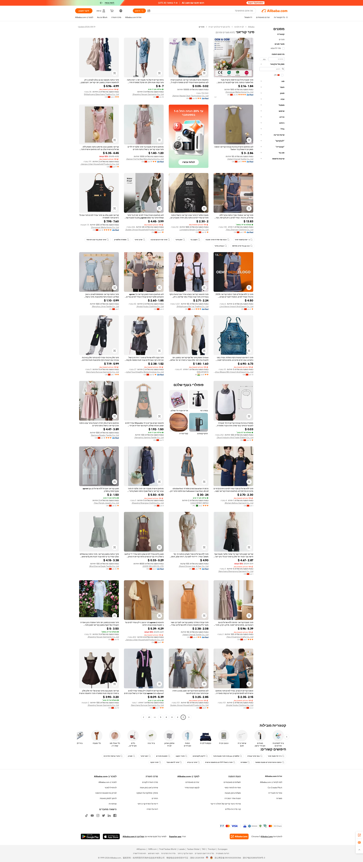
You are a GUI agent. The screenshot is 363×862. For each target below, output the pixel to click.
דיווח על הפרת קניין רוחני (147, 804)
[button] (148, 10)
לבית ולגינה (239, 27)
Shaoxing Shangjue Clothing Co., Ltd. (148, 503)
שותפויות (113, 804)
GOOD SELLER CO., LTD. (153, 566)
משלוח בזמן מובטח (233, 793)
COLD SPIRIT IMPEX (199, 503)
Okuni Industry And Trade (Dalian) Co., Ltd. (235, 437)
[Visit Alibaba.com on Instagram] (98, 815)
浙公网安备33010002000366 (228, 858)
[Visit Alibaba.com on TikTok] (86, 815)
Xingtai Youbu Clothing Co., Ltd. (150, 306)
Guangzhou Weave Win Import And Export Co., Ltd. (233, 372)
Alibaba (251, 27)
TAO (203, 849)
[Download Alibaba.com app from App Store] (111, 836)
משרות (279, 798)
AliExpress (141, 849)
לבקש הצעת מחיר (192, 787)
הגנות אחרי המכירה (232, 798)
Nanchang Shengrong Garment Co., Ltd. (235, 571)
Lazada (182, 849)
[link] (359, 835)
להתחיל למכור (111, 787)
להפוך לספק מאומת (108, 798)
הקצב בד (193, 240)
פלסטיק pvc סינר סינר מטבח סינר (226, 756)
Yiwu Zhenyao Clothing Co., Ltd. (239, 229)
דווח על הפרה (152, 809)
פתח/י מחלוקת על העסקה (147, 793)
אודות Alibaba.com (273, 776)
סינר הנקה (154, 762)
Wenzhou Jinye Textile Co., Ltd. (105, 306)
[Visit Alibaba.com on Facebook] (115, 815)
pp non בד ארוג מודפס (241, 246)
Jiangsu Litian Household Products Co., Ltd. (99, 164)
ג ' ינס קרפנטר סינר (242, 240)
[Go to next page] (143, 717)
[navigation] (272, 372)
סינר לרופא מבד (172, 762)
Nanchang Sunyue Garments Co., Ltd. (102, 372)
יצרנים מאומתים (192, 782)
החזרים (155, 798)
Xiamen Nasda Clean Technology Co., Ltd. (190, 96)
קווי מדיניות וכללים (233, 809)
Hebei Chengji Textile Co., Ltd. (240, 159)
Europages (222, 849)
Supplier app (175, 836)
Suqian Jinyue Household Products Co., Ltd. (144, 229)
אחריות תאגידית (275, 793)
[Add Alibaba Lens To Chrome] (239, 836)
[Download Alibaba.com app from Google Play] (90, 836)
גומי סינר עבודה (253, 756)
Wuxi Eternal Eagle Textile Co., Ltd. (104, 566)
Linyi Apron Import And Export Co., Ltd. (236, 306)
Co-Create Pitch (275, 787)
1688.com (152, 849)
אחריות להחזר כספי (232, 787)
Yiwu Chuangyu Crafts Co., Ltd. (239, 637)
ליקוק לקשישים (199, 756)
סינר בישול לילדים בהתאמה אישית (218, 762)
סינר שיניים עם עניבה (159, 240)
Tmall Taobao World (167, 849)
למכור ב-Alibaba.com (108, 782)
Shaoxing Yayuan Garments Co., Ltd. (148, 94)
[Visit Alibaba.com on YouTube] (92, 815)
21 (149, 717)
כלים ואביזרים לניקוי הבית (219, 27)
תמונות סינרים (161, 756)
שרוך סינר (138, 240)
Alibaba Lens (267, 836)
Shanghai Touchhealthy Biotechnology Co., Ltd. (144, 372)
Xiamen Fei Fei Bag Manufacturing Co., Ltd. (145, 159)
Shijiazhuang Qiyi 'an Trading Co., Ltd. (192, 306)
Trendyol (212, 849)
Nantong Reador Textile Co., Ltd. (105, 435)
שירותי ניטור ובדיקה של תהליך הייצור (225, 804)
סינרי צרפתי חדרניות (112, 756)
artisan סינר (219, 246)
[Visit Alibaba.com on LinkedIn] (109, 815)
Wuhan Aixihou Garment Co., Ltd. (238, 503)
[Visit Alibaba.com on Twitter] (103, 815)
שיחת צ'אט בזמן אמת (149, 787)
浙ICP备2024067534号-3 (254, 858)
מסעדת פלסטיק (120, 240)
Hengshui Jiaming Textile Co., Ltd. (149, 437)
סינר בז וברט (192, 762)
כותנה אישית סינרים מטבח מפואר (268, 762)
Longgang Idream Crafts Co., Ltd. (193, 229)
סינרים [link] (201, 27)
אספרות (244, 762)
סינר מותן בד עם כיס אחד (96, 240)
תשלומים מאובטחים (232, 782)
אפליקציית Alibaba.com (133, 836)
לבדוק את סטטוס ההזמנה (106, 793)
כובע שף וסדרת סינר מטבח (216, 240)
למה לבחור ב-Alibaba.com (271, 782)
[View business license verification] (207, 857)
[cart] (111, 11)
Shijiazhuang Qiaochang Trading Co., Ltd (101, 94)
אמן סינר (178, 240)
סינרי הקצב (180, 756)
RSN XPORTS (202, 372)
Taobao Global (193, 849)
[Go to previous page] (188, 717)
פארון (130, 756)
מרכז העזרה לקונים (150, 782)
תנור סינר (144, 756)
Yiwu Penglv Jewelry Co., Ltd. (106, 503)
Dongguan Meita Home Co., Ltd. (239, 92)
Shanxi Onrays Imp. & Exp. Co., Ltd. (193, 566)
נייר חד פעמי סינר (274, 756)
